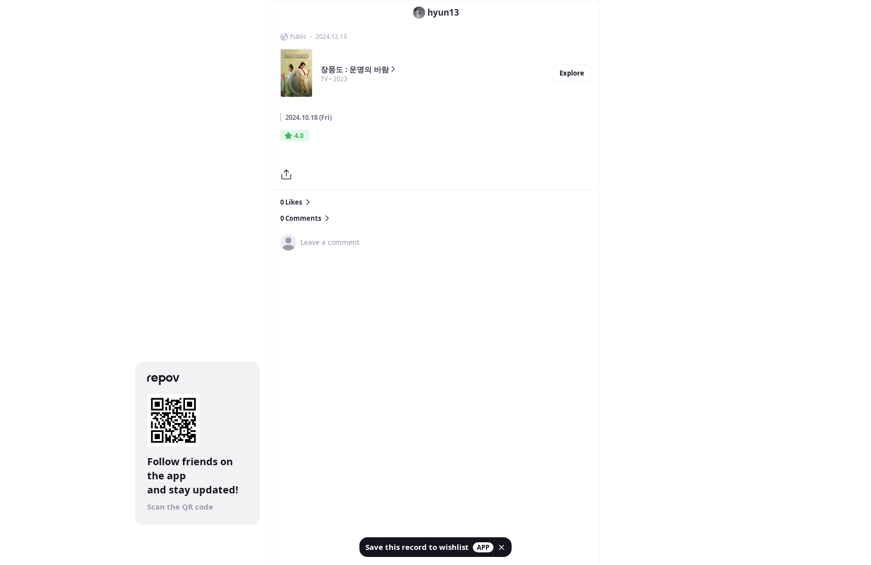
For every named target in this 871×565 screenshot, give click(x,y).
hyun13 (443, 12)
